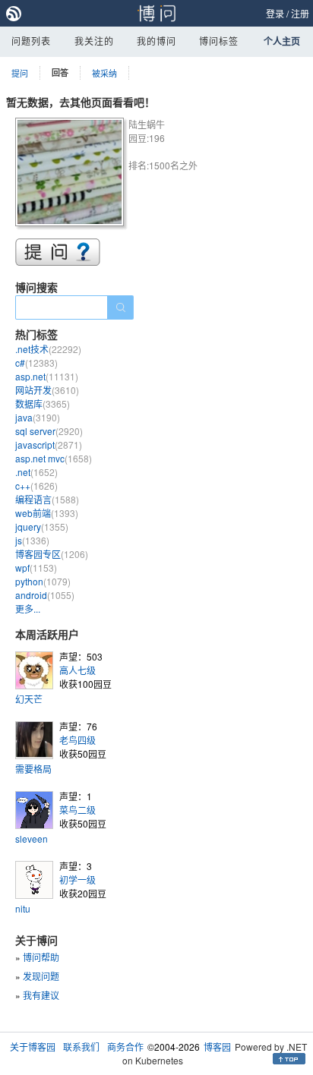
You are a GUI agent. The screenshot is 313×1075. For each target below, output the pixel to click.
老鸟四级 (77, 739)
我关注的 (94, 40)
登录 (275, 13)
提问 (19, 73)
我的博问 (156, 40)
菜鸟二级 (77, 809)
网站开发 (47, 389)
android (44, 594)
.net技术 (48, 348)
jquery (41, 526)
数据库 (42, 403)
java (37, 417)
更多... (27, 608)
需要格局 (33, 768)
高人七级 (77, 670)
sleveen (31, 838)
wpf (36, 567)
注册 (300, 13)
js (32, 540)
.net (36, 471)
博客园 (217, 1046)
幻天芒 (29, 698)
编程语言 (47, 499)
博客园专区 (51, 553)
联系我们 (81, 1046)
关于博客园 (32, 1046)
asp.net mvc (53, 458)
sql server (49, 430)
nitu (22, 908)
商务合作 (125, 1046)
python (43, 581)
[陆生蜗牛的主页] (71, 174)
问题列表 (31, 40)
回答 (60, 72)
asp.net (46, 376)
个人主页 (282, 41)
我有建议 (41, 994)
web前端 (46, 512)
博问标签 (219, 40)
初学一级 (77, 879)
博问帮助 (41, 956)
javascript (48, 444)
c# (36, 362)
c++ (36, 485)
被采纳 (104, 73)
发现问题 (41, 975)
